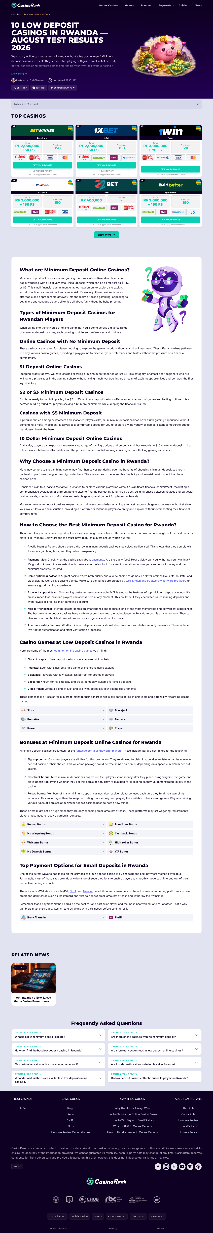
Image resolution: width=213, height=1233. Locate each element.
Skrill (73, 891)
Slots (71, 1126)
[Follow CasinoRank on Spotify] (190, 1166)
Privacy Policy (188, 1132)
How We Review (188, 1120)
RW (15, 1166)
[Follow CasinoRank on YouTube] (182, 1166)
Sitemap (160, 1228)
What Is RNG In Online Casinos (132, 1126)
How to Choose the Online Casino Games (132, 1114)
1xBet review (106, 170)
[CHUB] (89, 1199)
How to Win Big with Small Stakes (133, 1120)
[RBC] (113, 1199)
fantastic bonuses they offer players (99, 750)
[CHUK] (138, 1199)
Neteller (88, 891)
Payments (165, 5)
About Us (188, 1108)
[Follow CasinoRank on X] (174, 1166)
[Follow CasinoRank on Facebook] (158, 1166)
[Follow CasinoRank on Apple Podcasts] (198, 1166)
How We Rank (188, 1126)
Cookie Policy (111, 1228)
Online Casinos (108, 5)
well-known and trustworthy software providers (156, 580)
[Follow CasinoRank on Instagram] (166, 1166)
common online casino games (73, 650)
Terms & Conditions (57, 1228)
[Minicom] (56, 1199)
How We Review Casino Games (70, 1132)
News (198, 5)
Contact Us (188, 1114)
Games (129, 5)
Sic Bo (71, 1120)
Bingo (70, 1108)
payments (98, 559)
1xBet (23, 1108)
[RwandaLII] (69, 1199)
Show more (104, 234)
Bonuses (146, 5)
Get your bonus (42, 165)
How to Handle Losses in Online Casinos (132, 1132)
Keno (70, 1114)
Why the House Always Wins (132, 1108)
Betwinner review (42, 170)
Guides (183, 5)
